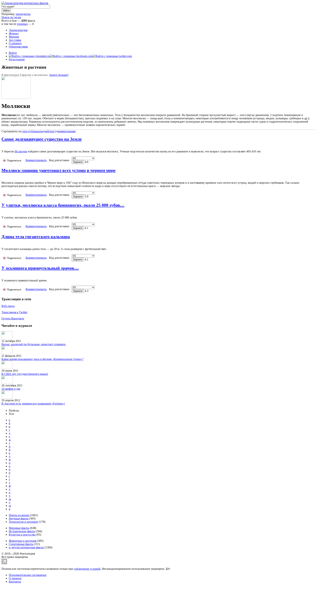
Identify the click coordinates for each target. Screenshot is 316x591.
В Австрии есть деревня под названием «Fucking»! (33, 403)
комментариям (66, 131)
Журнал (13, 33)
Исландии (21, 151)
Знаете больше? (59, 74)
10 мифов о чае (10, 388)
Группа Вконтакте (12, 318)
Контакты (15, 581)
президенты (23, 14)
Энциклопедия (18, 30)
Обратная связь (18, 46)
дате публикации (33, 131)
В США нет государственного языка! (24, 373)
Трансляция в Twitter (14, 312)
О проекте (15, 43)
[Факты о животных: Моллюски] (2, 145)
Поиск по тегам (11, 17)
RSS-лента (8, 306)
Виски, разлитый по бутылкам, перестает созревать (33, 344)
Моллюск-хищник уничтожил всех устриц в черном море (58, 170)
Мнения (14, 36)
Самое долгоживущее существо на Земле (41, 139)
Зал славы (15, 40)
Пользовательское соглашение (27, 575)
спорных (22, 23)
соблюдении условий (87, 568)
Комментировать (36, 160)
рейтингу (50, 131)
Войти (13, 52)
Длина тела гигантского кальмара (35, 236)
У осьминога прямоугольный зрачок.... (40, 268)
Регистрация (17, 59)
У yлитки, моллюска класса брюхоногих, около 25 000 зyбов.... (62, 205)
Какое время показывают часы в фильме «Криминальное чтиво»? (42, 359)
